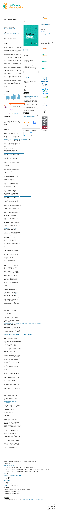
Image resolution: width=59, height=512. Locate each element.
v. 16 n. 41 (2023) (14, 15)
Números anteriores (10, 12)
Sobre (28, 12)
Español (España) (46, 34)
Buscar (54, 12)
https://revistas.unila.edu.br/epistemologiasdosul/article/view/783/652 (17, 196)
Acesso (56, 0)
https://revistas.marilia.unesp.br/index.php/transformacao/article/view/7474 (19, 413)
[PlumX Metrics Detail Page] (5, 106)
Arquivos (8, 15)
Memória (33, 12)
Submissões (22, 12)
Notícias (38, 12)
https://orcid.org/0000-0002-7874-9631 (9, 28)
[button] (27, 130)
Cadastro (51, 0)
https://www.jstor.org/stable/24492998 (11, 293)
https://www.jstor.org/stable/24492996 (11, 228)
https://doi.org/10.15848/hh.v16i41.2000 (11, 33)
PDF (26, 49)
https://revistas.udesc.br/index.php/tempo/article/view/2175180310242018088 (19, 334)
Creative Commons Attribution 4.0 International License (32, 499)
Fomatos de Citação (27, 71)
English (44, 31)
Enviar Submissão (45, 24)
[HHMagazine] (44, 49)
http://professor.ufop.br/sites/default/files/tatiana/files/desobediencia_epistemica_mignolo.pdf (22, 323)
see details (16, 113)
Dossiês (17, 12)
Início (5, 15)
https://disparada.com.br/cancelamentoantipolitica (14, 153)
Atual (3, 12)
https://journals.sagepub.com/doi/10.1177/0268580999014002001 (16, 139)
